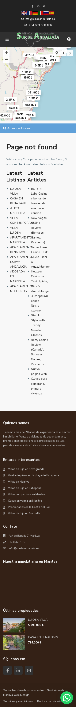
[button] (66, 697)
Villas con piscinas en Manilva (26, 494)
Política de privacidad (51, 701)
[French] (30, 12)
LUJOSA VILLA (38, 620)
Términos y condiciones (18, 701)
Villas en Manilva (18, 482)
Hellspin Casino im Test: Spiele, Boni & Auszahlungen (40, 281)
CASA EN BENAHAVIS (43, 637)
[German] (35, 12)
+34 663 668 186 (40, 25)
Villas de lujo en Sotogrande (26, 469)
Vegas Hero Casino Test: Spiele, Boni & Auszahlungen (40, 257)
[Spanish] (51, 12)
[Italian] (40, 12)
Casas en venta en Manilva (25, 501)
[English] (24, 12)
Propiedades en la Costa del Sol (29, 507)
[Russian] (46, 12)
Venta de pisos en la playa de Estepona (33, 475)
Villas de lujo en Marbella (24, 513)
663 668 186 (17, 542)
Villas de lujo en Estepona (24, 488)
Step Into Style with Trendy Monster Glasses (38, 325)
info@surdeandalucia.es (24, 548)
